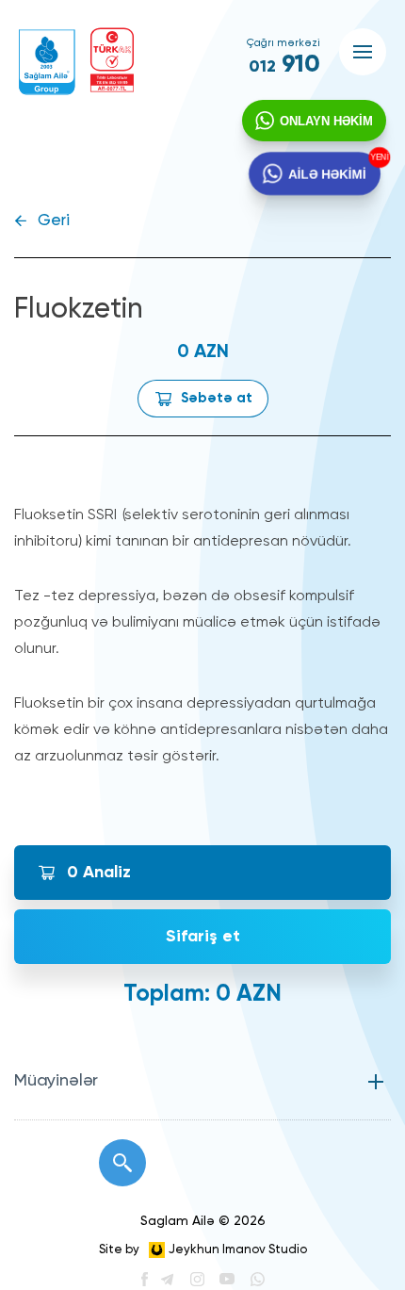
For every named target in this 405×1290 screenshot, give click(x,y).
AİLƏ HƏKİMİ (326, 173)
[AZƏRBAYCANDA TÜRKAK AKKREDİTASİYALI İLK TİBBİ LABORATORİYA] (112, 60)
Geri (54, 221)
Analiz (99, 872)
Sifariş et (203, 936)
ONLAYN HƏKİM (326, 121)
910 (284, 65)
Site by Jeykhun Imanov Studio (203, 1250)
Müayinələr (56, 1080)
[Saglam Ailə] (47, 62)
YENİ (376, 158)
